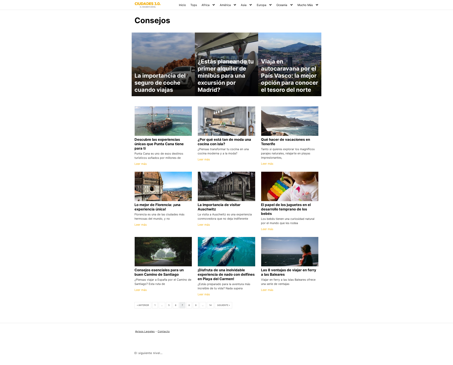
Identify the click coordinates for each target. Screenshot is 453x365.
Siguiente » (223, 305)
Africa (206, 5)
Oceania (281, 5)
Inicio (182, 5)
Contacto (164, 331)
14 (210, 305)
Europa (261, 5)
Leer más (140, 164)
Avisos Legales (145, 331)
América (225, 5)
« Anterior (143, 305)
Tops (193, 5)
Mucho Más (305, 5)
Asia (243, 5)
